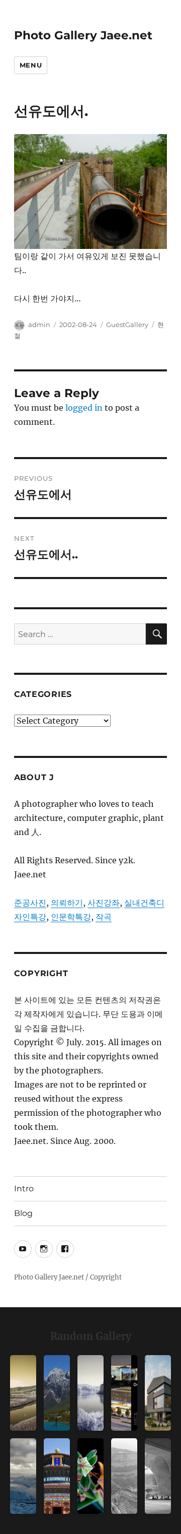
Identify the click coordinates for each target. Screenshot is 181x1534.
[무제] (57, 1476)
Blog (23, 1213)
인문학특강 (71, 917)
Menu (31, 65)
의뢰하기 (67, 903)
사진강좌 (103, 903)
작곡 (104, 917)
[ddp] (158, 1476)
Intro (24, 1188)
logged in (84, 408)
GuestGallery (127, 325)
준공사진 (30, 903)
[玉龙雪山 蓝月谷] (57, 1393)
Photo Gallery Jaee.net (83, 35)
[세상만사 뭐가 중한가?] (23, 1476)
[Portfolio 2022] (124, 1393)
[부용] (90, 1476)
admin (39, 325)
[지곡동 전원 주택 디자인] (158, 1393)
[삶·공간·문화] (124, 1476)
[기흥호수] (23, 1393)
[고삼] (90, 1393)
